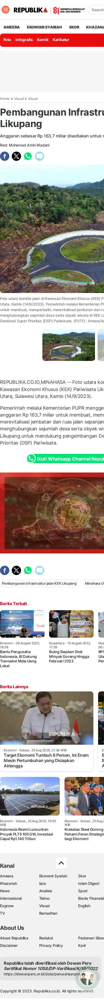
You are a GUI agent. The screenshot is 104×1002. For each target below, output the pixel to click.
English (84, 905)
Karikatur (61, 39)
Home (5, 98)
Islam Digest (88, 883)
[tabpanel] (68, 345)
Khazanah (8, 883)
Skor (82, 876)
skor (74, 27)
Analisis (45, 891)
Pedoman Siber (91, 938)
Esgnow (7, 905)
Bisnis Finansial (91, 898)
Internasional (11, 898)
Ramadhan (48, 913)
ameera (11, 27)
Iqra (42, 883)
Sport (82, 891)
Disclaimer (9, 945)
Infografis (24, 39)
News (5, 891)
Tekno (44, 898)
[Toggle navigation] (5, 9)
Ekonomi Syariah (44, 27)
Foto (7, 39)
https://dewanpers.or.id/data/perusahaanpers (43, 974)
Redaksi (46, 938)
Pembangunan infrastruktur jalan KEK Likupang (39, 583)
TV (2, 913)
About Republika (14, 938)
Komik (42, 39)
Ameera (6, 876)
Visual (19, 98)
